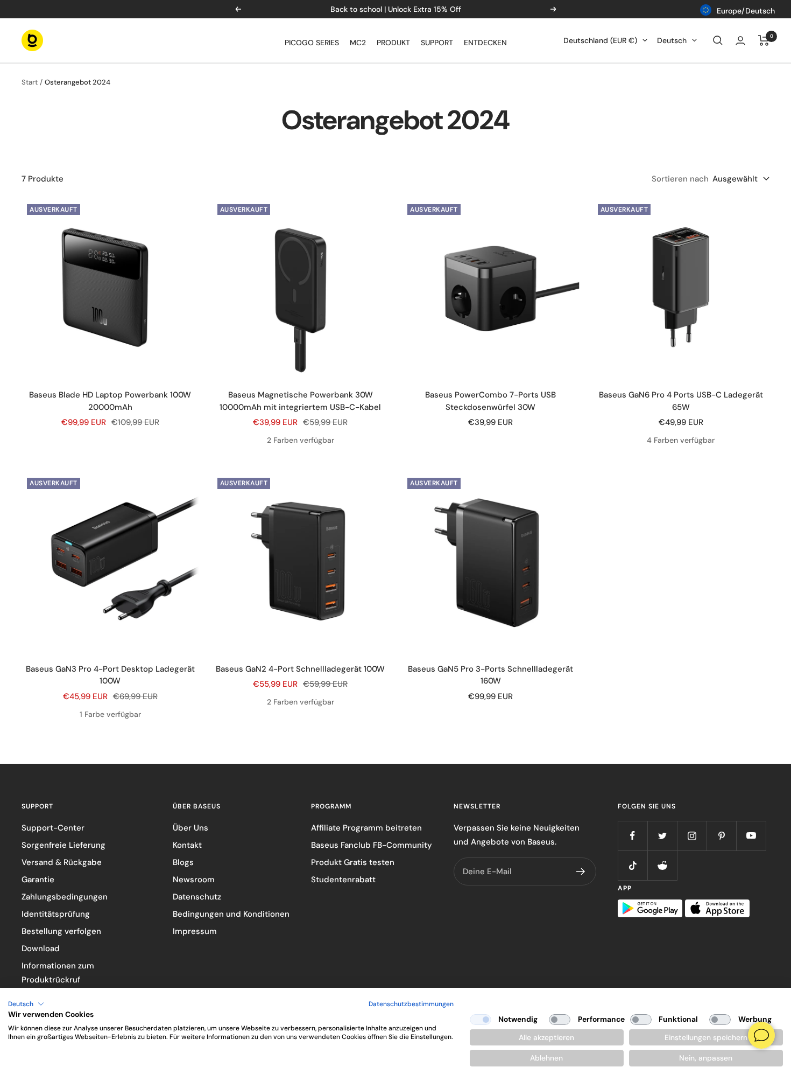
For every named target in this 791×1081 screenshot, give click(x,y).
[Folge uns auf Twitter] (662, 835)
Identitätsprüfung (56, 914)
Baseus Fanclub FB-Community (371, 845)
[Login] (740, 40)
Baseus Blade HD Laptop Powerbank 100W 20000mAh (110, 401)
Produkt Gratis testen (352, 862)
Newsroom (194, 879)
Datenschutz (197, 896)
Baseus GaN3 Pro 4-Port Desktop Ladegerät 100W (110, 675)
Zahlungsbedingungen (65, 896)
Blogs (183, 862)
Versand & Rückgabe (62, 862)
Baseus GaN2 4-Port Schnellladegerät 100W (300, 669)
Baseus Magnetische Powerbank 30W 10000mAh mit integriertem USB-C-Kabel (300, 401)
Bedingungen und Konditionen (231, 914)
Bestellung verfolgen (61, 931)
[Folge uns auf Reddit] (662, 865)
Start (30, 82)
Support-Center (53, 827)
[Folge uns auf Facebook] (632, 835)
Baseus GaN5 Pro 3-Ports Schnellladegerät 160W (490, 675)
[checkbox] (480, 1019)
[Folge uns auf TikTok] (632, 865)
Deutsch (672, 40)
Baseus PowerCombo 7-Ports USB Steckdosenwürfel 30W (490, 401)
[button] (26, 1004)
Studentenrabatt (343, 879)
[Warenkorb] (763, 40)
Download (41, 948)
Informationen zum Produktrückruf (58, 972)
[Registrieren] (580, 871)
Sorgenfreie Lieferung (63, 845)
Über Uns (190, 827)
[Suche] (718, 40)
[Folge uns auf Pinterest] (721, 835)
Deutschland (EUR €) (600, 40)
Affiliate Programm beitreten (366, 827)
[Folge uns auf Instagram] (692, 835)
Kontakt (187, 845)
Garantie (38, 879)
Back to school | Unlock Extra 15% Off (395, 9)
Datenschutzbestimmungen (411, 1004)
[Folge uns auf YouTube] (751, 835)
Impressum (195, 931)
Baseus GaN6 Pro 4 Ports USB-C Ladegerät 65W (681, 401)
